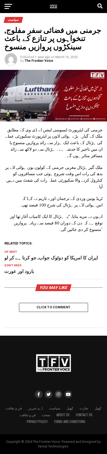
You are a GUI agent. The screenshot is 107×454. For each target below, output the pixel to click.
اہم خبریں (35, 408)
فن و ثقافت (14, 408)
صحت (46, 414)
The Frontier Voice (39, 61)
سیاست (54, 408)
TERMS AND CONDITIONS (69, 421)
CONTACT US (84, 414)
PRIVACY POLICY (37, 421)
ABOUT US (63, 414)
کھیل (69, 408)
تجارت (83, 408)
